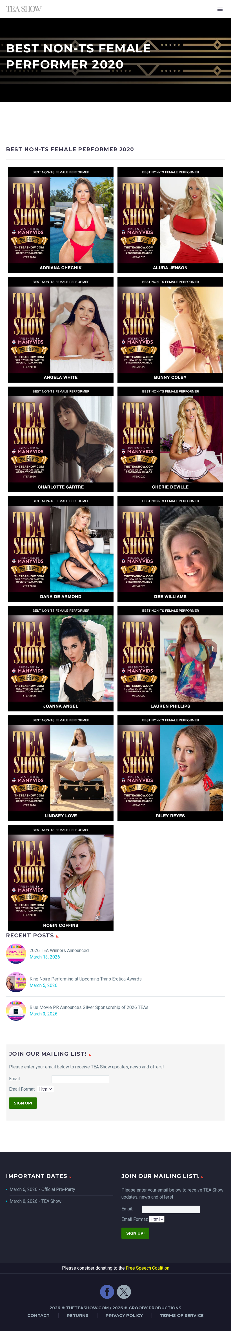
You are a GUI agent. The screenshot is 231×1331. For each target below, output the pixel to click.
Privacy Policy (124, 1315)
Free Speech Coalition (147, 1268)
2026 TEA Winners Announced (59, 950)
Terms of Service (182, 1315)
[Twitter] (124, 1295)
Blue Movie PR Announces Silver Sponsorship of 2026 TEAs (89, 1007)
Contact (38, 1315)
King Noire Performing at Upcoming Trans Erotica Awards (86, 979)
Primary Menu (220, 9)
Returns (77, 1315)
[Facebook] (107, 1295)
